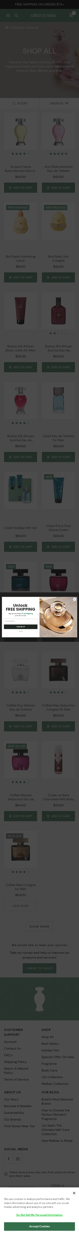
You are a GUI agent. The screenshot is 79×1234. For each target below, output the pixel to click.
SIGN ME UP (20, 627)
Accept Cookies (39, 1226)
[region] (39, 1210)
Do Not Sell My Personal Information (39, 1215)
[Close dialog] (74, 599)
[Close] (74, 1193)
